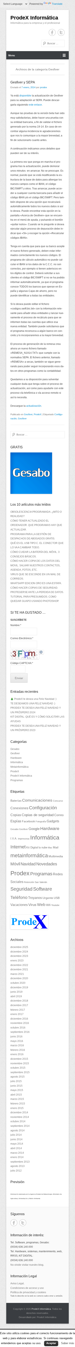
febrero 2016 (17, 1050)
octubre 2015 (17, 1067)
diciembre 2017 (19, 1005)
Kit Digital (32, 847)
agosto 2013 (17, 1166)
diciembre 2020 (19, 978)
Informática (16, 762)
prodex (43, 87)
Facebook (28, 821)
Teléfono (19, 897)
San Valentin (41, 882)
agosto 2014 (17, 1130)
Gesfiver (28, 414)
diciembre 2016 (19, 1018)
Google (34, 829)
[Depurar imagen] (41, 651)
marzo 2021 (17, 974)
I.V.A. (13, 838)
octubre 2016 (17, 1027)
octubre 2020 (17, 982)
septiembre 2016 (20, 1032)
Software (42, 889)
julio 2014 (16, 1134)
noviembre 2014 (19, 1117)
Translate (57, 3)
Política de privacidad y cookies (28, 1292)
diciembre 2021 (19, 969)
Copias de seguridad (38, 815)
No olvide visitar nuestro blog (26, 1264)
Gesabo (14, 749)
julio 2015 (16, 1081)
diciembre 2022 (19, 965)
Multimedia (56, 856)
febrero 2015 (17, 1103)
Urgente (47, 898)
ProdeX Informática (34, 17)
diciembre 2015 (19, 1058)
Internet (18, 846)
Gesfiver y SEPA (22, 82)
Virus (32, 905)
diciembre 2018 (19, 1000)
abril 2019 (16, 996)
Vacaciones (19, 905)
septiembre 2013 (20, 1161)
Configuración (43, 807)
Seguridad (21, 889)
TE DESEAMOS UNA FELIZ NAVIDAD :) (32, 703)
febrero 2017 (17, 1009)
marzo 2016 (17, 1045)
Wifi (48, 905)
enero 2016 (17, 1054)
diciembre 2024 (19, 951)
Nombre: (15, 625)
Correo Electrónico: (21, 638)
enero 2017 (17, 1014)
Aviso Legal (17, 1283)
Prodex (20, 873)
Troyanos (35, 898)
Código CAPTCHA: (21, 663)
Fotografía (41, 821)
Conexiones (19, 808)
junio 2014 (16, 1139)
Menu (11, 55)
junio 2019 (16, 991)
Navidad (28, 864)
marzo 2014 (17, 1152)
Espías (15, 821)
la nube (43, 847)
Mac (50, 847)
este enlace (35, 104)
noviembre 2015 (19, 1063)
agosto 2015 (17, 1076)
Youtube (55, 905)
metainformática (29, 855)
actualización (33, 405)
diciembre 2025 (19, 947)
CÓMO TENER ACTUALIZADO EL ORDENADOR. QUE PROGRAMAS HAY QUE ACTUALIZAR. (36, 525)
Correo (59, 815)
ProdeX (37, 414)
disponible (25, 95)
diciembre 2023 (19, 956)
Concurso (58, 801)
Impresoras (24, 838)
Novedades (46, 864)
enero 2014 (17, 1157)
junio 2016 (16, 1036)
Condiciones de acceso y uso (27, 1288)
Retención (29, 882)
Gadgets (53, 821)
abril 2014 (16, 1148)
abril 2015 (16, 1094)
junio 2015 (16, 1085)
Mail (55, 847)
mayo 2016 (16, 1041)
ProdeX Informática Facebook (52, 32)
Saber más (67, 1343)
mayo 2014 (16, 1143)
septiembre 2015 (20, 1072)
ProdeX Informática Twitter (61, 32)
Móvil (15, 864)
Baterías (15, 800)
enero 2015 (17, 1108)
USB (57, 898)
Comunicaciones (37, 800)
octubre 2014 (17, 1121)
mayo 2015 (16, 1090)
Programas (16, 780)
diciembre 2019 (19, 987)
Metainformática (19, 766)
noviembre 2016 (19, 1023)
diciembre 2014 (19, 1112)
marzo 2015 (17, 1099)
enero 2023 (17, 960)
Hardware (16, 757)
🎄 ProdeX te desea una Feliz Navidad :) (33, 699)
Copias (15, 815)
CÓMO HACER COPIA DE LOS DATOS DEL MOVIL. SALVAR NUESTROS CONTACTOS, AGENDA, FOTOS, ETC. (35, 565)
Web (41, 904)
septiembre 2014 (20, 1126)
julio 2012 (16, 1170)
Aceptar (51, 1343)
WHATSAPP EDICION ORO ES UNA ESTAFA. (36, 583)
